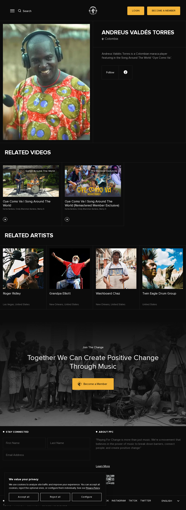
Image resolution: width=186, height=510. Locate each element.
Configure (86, 497)
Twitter (145, 500)
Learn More (103, 466)
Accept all (23, 497)
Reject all (55, 497)
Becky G (40, 209)
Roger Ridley (12, 293)
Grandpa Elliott (60, 293)
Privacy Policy (93, 488)
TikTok (133, 500)
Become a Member (95, 384)
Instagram (119, 500)
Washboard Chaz (108, 293)
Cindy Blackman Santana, (26, 209)
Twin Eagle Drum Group (159, 293)
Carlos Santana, (9, 209)
